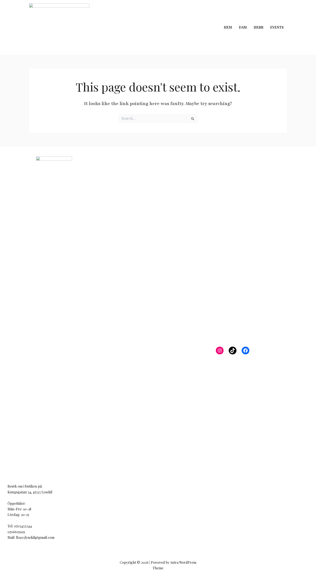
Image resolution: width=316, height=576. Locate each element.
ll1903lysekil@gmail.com (35, 537)
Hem (228, 27)
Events (277, 27)
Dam (243, 27)
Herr (258, 27)
